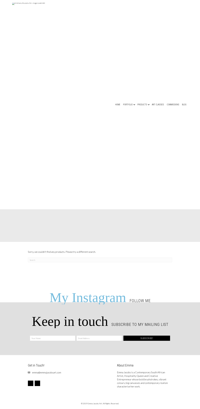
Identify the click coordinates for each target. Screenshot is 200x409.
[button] (134, 104)
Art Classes (158, 104)
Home (117, 104)
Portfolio (128, 104)
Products (142, 104)
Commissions (173, 104)
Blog (184, 104)
